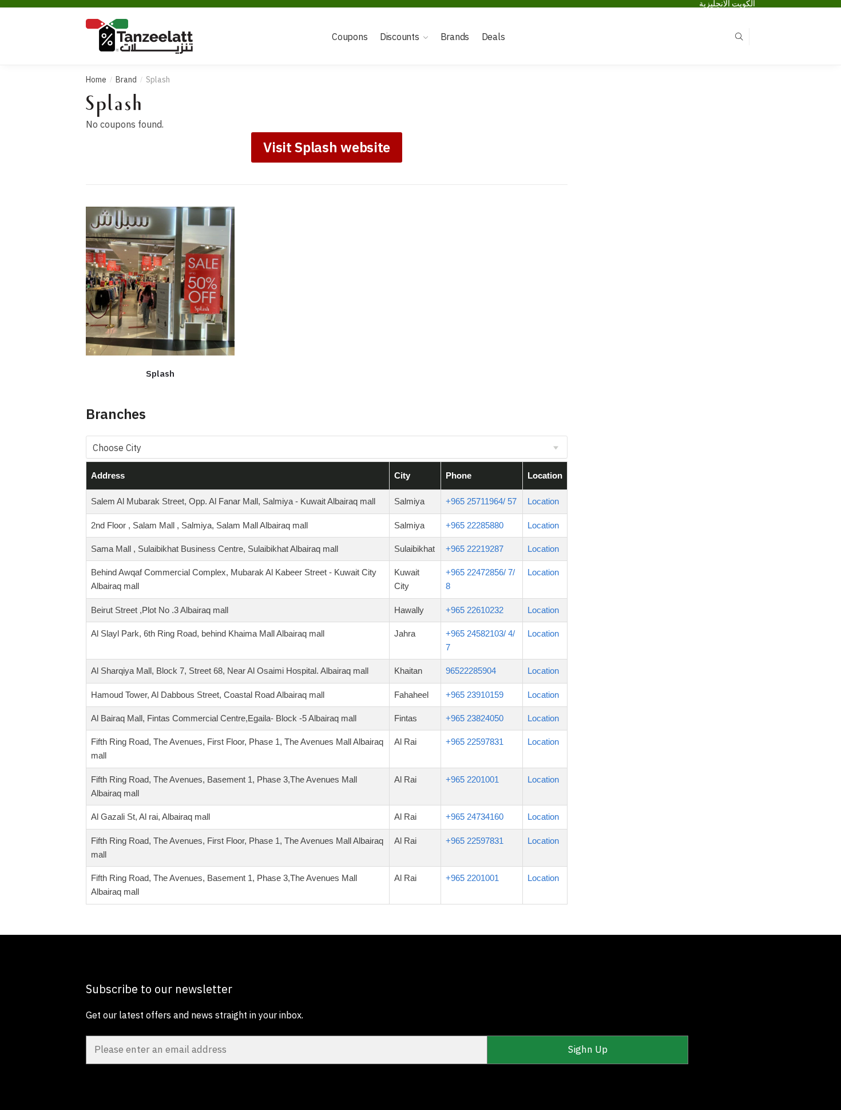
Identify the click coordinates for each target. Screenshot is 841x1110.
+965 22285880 (474, 525)
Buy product (160, 391)
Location (543, 501)
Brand (126, 79)
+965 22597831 (474, 741)
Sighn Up (588, 1049)
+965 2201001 (472, 779)
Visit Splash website (326, 147)
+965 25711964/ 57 (481, 501)
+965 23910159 (474, 695)
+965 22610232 (474, 610)
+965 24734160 (474, 816)
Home (96, 79)
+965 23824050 (474, 718)
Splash (160, 373)
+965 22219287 (474, 549)
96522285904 (471, 671)
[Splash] (160, 281)
